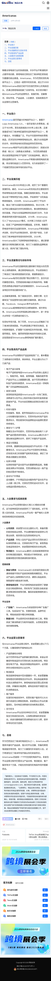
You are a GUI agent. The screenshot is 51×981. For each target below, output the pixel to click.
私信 (45, 28)
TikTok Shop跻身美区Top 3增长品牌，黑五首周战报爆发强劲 (39, 836)
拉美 (5, 21)
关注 (37, 28)
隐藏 (12, 42)
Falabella (5, 834)
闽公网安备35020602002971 (27, 969)
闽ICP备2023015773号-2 (25, 966)
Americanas (7, 120)
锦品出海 (32, 962)
